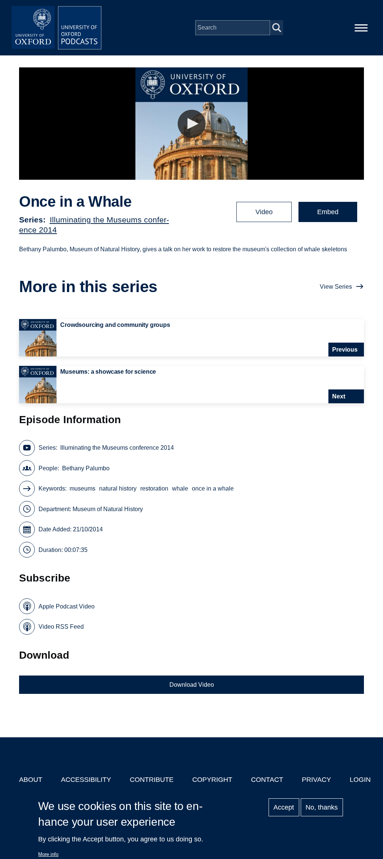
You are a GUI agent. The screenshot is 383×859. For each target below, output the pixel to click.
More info (48, 854)
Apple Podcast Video (67, 606)
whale (180, 488)
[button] (192, 124)
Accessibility (86, 779)
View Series (336, 286)
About (30, 779)
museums (82, 488)
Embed (327, 212)
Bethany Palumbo (86, 468)
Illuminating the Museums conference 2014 (117, 447)
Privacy (316, 779)
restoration (154, 488)
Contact (267, 779)
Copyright (212, 779)
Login (360, 779)
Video (264, 212)
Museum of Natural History (108, 509)
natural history (118, 488)
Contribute (152, 779)
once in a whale (213, 488)
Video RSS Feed (61, 626)
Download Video (191, 685)
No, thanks (322, 807)
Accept (283, 807)
